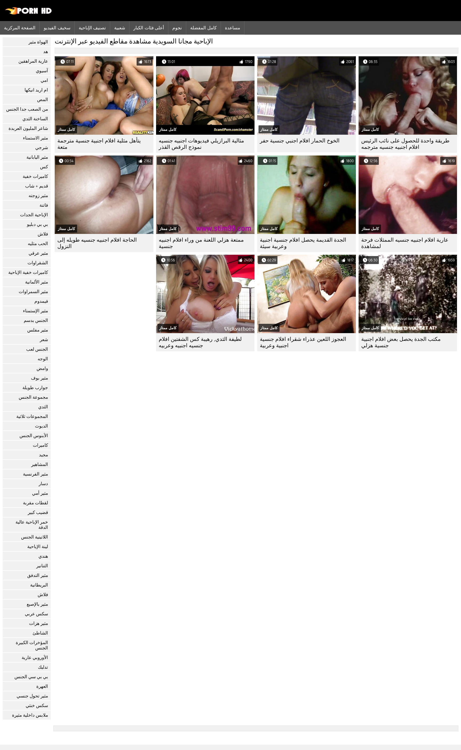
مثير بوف (39, 378)
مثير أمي (40, 493)
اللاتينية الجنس (34, 537)
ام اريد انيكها (36, 90)
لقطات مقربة (35, 502)
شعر (44, 339)
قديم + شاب (36, 186)
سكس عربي (36, 613)
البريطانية (39, 585)
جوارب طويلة (35, 387)
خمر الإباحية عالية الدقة (31, 525)
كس (44, 166)
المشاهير (39, 464)
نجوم (177, 28)
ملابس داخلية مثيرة (30, 715)
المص (42, 99)
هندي (43, 556)
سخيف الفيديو (57, 28)
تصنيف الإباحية (92, 28)
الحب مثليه (38, 243)
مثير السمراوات (33, 291)
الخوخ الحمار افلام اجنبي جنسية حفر (300, 141)
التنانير (42, 565)
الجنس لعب (37, 349)
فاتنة (43, 205)
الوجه (43, 358)
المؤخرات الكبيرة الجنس (32, 645)
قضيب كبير (38, 512)
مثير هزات (38, 623)
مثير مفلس (37, 330)
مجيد (43, 454)
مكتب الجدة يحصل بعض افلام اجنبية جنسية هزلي (401, 342)
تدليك (43, 667)
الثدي (43, 406)
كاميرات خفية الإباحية (28, 272)
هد (45, 51)
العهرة (42, 686)
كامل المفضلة (203, 28)
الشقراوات (37, 262)
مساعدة (232, 28)
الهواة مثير (38, 42)
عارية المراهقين (33, 61)
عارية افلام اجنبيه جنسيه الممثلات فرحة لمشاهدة (404, 243)
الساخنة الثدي (35, 118)
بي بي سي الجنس (31, 676)
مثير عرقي (38, 253)
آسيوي (42, 70)
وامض (42, 368)
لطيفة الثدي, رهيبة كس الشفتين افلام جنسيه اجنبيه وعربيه (200, 342)
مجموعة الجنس (33, 397)
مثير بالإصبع (37, 604)
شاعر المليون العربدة (28, 128)
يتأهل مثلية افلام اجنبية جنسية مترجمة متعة (99, 144)
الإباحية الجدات (34, 214)
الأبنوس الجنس (33, 435)
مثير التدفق (37, 575)
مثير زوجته (38, 195)
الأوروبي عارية (35, 657)
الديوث (41, 426)
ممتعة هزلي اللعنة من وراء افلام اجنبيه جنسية (201, 243)
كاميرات (40, 445)
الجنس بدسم (36, 320)
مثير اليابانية (37, 157)
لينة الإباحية (37, 546)
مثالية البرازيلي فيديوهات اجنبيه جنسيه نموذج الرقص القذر (201, 144)
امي (44, 80)
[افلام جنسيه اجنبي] (28, 13)
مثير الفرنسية (35, 474)
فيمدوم (41, 301)
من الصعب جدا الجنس (27, 109)
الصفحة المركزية (19, 28)
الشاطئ (40, 633)
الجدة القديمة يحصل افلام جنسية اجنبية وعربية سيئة (303, 243)
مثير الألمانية (36, 282)
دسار (43, 483)
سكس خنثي (37, 705)
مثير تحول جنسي (32, 696)
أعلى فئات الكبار (148, 28)
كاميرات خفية (35, 176)
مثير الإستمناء (35, 310)
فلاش (43, 234)
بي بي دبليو (37, 224)
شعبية (119, 28)
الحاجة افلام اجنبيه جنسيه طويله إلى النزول (97, 243)
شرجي (41, 147)
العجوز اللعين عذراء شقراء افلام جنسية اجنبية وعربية (303, 342)
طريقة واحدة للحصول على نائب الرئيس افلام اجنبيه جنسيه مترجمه (405, 144)
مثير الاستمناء (35, 138)
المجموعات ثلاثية (32, 416)
